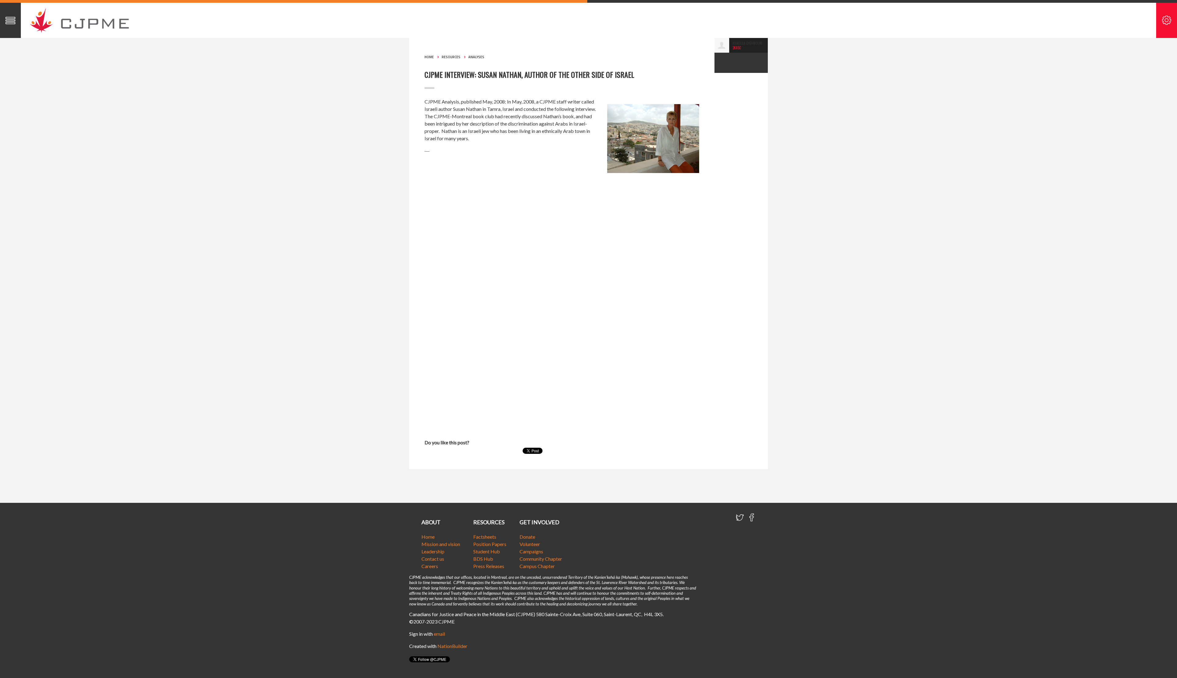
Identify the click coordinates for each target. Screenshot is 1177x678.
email (439, 634)
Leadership (432, 551)
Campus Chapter (537, 566)
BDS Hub (483, 559)
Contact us (432, 559)
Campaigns (531, 551)
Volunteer (530, 544)
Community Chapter (541, 559)
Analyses (476, 57)
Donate (527, 537)
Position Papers (489, 544)
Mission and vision (440, 544)
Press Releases (488, 566)
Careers (429, 566)
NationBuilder (452, 646)
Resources (451, 57)
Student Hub (486, 551)
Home (429, 57)
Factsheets (484, 537)
